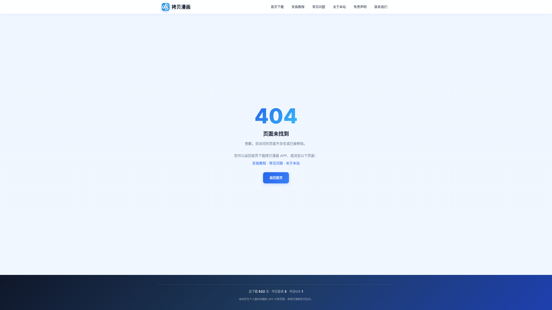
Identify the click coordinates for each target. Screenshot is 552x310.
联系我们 (380, 7)
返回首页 (276, 178)
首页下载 (277, 7)
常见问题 (318, 7)
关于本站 (339, 7)
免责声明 (360, 7)
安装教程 (298, 7)
